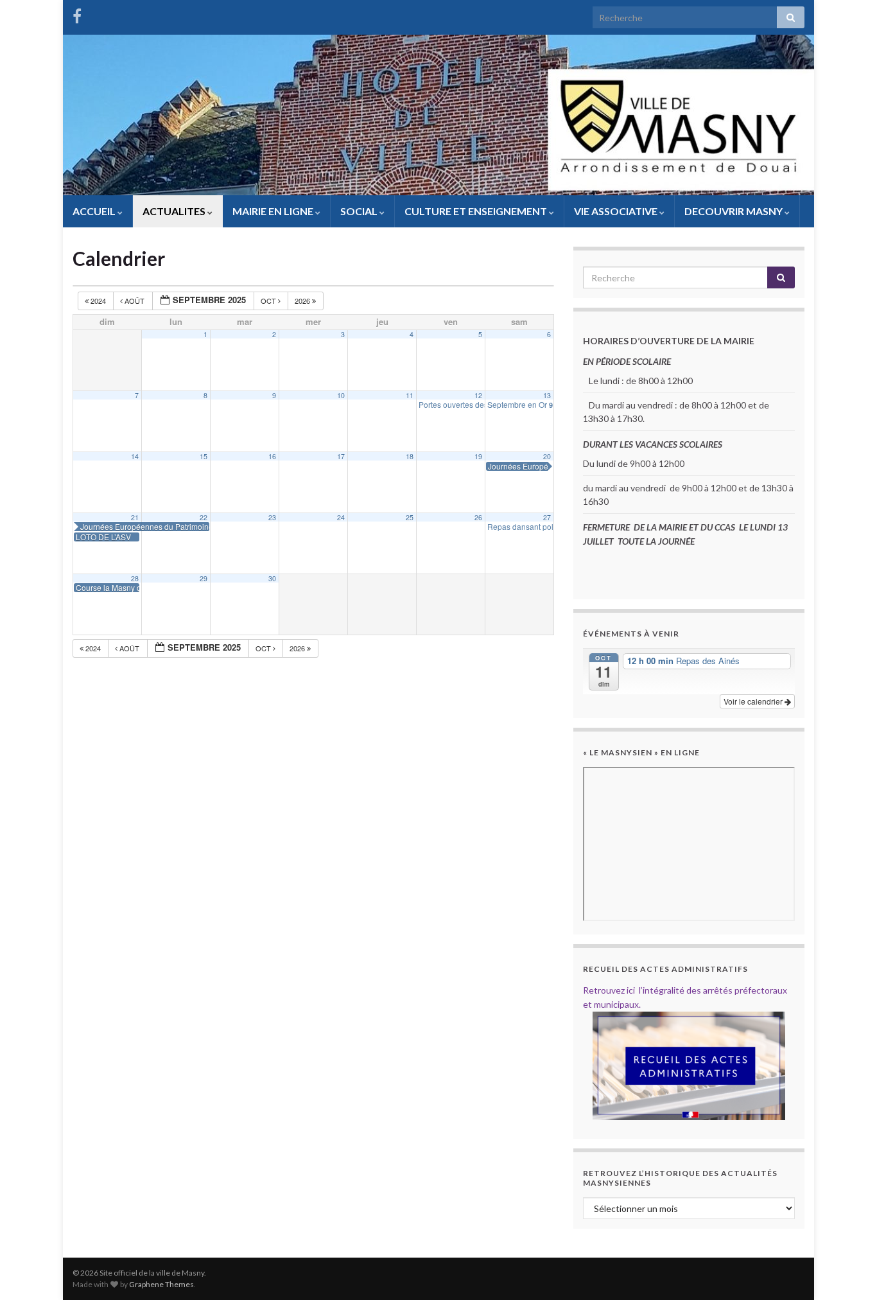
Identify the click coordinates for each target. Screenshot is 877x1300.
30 (272, 578)
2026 (303, 300)
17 (341, 456)
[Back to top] (848, 1271)
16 (272, 456)
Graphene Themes (161, 1284)
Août (134, 300)
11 (409, 395)
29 (203, 578)
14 (135, 456)
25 (409, 517)
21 (135, 517)
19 (478, 456)
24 (341, 517)
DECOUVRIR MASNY (734, 211)
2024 (98, 300)
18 (409, 456)
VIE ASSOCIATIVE (616, 211)
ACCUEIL (95, 211)
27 (547, 517)
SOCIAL (359, 211)
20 (547, 456)
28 (135, 578)
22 (203, 517)
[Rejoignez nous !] (77, 13)
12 (478, 395)
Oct (269, 300)
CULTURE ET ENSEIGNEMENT (476, 211)
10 (341, 395)
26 (478, 517)
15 (203, 456)
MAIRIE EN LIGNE (273, 211)
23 (272, 517)
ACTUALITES (175, 211)
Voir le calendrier (754, 701)
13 (547, 395)
